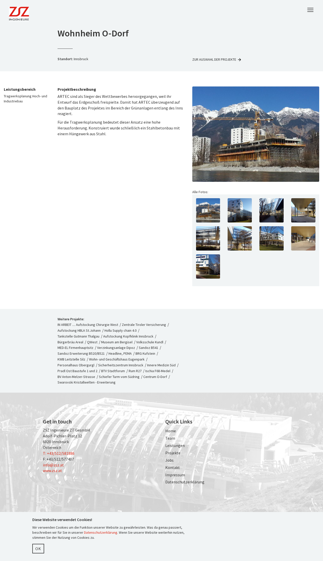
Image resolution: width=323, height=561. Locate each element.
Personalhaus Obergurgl (76, 365)
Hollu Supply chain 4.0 (120, 330)
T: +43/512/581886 (58, 453)
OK (38, 548)
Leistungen (175, 445)
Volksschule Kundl (149, 342)
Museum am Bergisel (116, 342)
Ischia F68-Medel (157, 371)
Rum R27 (135, 371)
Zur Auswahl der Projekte (214, 59)
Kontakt (172, 467)
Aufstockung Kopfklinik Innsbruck (128, 336)
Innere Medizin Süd (161, 365)
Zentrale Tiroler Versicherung (144, 324)
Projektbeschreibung (77, 89)
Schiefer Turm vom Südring (119, 376)
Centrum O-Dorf (155, 376)
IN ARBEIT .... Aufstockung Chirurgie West (88, 324)
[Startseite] (21, 14)
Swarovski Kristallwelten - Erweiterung (87, 382)
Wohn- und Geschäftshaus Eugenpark (117, 359)
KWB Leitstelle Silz (71, 359)
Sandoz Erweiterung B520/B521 (81, 353)
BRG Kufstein (145, 353)
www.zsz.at (52, 470)
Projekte (172, 452)
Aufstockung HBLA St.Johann (79, 330)
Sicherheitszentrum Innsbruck (120, 365)
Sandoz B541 (148, 347)
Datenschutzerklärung (184, 481)
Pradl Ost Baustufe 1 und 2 (77, 371)
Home (170, 430)
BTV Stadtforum (113, 371)
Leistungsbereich (20, 89)
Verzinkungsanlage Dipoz (116, 347)
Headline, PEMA (120, 353)
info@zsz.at (53, 464)
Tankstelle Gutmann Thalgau (78, 336)
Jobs (169, 460)
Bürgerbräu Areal (70, 342)
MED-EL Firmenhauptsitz (75, 347)
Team (170, 438)
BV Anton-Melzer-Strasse (76, 376)
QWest (92, 342)
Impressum (175, 474)
